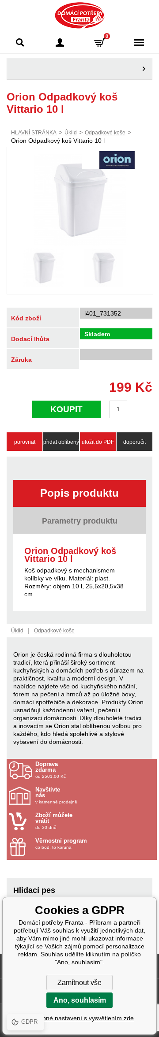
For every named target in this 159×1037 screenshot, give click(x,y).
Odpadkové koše (105, 133)
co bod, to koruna (61, 844)
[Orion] (117, 161)
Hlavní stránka (34, 133)
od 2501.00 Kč (50, 770)
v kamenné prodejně (56, 795)
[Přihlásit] (60, 42)
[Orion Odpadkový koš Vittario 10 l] (80, 200)
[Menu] (139, 42)
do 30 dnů (53, 821)
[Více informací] (79, 69)
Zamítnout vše (79, 982)
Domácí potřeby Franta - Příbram (80, 15)
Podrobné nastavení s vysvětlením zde (80, 1018)
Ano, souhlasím (79, 1000)
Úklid (70, 133)
